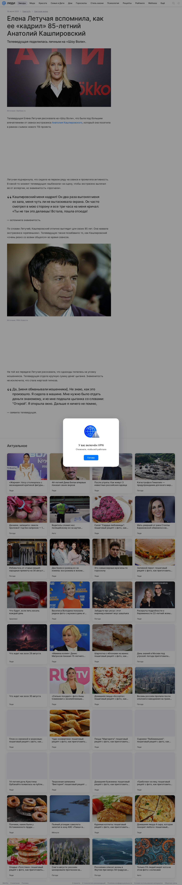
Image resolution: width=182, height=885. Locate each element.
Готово (91, 457)
